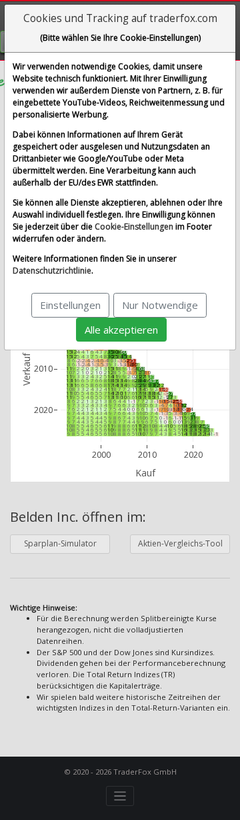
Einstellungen (70, 305)
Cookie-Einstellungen (134, 226)
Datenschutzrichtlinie (52, 270)
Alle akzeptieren (121, 329)
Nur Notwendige (160, 305)
